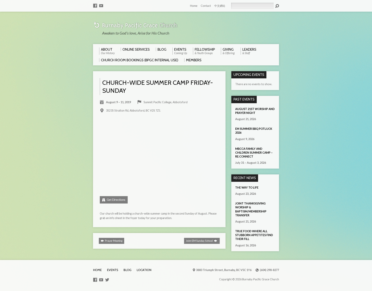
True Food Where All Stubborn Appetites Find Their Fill (254, 235)
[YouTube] (101, 6)
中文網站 (219, 5)
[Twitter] (107, 280)
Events (112, 270)
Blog (127, 270)
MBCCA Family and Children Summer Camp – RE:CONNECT (254, 152)
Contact (206, 5)
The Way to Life (246, 187)
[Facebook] (95, 6)
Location (144, 270)
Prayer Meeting (113, 240)
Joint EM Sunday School (199, 240)
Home (193, 5)
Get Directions (115, 199)
